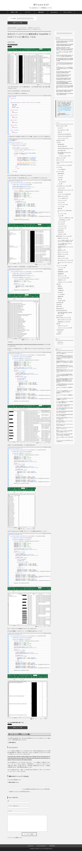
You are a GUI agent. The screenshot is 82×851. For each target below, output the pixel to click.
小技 (57, 284)
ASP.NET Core (59, 140)
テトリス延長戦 (61, 169)
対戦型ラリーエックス (62, 254)
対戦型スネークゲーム (62, 238)
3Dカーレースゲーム (62, 258)
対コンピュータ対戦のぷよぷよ (65, 217)
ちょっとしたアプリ (60, 265)
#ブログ (62, 107)
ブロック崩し (60, 223)
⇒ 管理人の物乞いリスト (13, 782)
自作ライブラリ (59, 159)
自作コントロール (60, 157)
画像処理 (59, 296)
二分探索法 (60, 290)
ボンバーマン (60, 202)
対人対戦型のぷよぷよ (63, 219)
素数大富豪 (60, 173)
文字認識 (59, 269)
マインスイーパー (61, 200)
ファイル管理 (60, 294)
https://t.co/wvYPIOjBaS (62, 106)
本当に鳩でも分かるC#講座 (63, 134)
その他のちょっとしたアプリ (12, 44)
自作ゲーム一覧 (14, 12)
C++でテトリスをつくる (64, 155)
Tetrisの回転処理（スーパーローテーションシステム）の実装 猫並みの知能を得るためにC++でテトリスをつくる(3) (64, 356)
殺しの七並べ (62, 181)
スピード (59, 175)
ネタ (57, 142)
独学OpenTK (59, 308)
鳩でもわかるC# (41, 5)
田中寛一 (65, 405)
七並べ (59, 179)
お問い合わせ (41, 12)
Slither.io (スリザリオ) (62, 196)
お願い (59, 132)
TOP (12, 27)
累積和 (59, 286)
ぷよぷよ (59, 215)
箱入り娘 (59, 192)
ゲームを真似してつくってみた (62, 185)
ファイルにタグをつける (63, 277)
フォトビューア (61, 267)
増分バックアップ (61, 275)
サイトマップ (27, 12)
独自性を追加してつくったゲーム (63, 236)
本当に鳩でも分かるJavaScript (64, 136)
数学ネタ (58, 306)
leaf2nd (60, 418)
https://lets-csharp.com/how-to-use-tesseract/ (33, 344)
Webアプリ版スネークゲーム (64, 319)
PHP (57, 323)
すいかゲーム (60, 187)
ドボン (59, 183)
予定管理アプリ (61, 279)
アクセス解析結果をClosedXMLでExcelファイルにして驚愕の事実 (35, 789)
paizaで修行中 (61, 150)
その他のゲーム (61, 234)
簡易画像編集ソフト (62, 271)
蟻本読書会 (60, 144)
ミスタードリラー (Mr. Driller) (64, 194)
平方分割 (59, 292)
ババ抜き (59, 177)
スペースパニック (61, 213)
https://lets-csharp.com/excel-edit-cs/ (15, 344)
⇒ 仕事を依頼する (12, 742)
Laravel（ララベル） (62, 325)
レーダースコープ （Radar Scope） (65, 210)
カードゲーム (59, 171)
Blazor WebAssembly (60, 310)
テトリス (58, 167)
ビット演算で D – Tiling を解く (62, 51)
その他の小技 (60, 300)
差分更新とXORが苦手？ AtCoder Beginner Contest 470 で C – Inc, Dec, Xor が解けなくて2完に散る (64, 48)
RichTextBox (58, 302)
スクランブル (60, 221)
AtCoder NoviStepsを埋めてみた (64, 148)
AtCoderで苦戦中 (61, 146)
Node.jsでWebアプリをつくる (62, 317)
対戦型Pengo (60, 256)
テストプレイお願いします (61, 437)
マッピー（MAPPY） (62, 198)
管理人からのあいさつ (60, 125)
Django (59, 331)
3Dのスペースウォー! (62, 252)
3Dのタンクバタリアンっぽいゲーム (65, 262)
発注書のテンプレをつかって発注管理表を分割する (19, 791)
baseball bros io (62, 385)
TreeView (58, 304)
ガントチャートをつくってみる (64, 327)
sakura (70, 362)
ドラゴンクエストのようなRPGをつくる (64, 440)
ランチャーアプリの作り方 (61, 387)
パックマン (60, 206)
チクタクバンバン (61, 228)
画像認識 (59, 288)
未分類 (57, 333)
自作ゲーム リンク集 (17, 22)
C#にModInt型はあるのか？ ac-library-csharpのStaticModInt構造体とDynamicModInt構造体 (64, 82)
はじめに (59, 127)
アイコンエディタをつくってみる (63, 165)
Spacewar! (60, 230)
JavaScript (58, 315)
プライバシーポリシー (67, 12)
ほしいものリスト (54, 12)
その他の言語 (59, 329)
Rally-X (59, 208)
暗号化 (59, 298)
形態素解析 (60, 273)
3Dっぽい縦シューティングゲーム (65, 260)
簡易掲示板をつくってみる (63, 321)
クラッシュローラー (62, 204)
